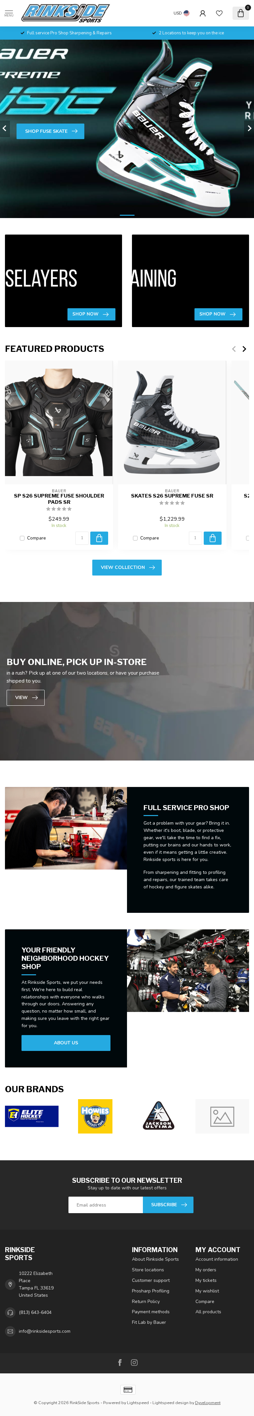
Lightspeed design (170, 1402)
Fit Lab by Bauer (149, 1322)
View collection (123, 567)
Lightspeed (138, 1402)
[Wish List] (219, 13)
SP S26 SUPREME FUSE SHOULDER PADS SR (59, 499)
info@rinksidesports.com (44, 1331)
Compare (36, 538)
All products (208, 1312)
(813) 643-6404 (35, 1312)
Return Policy (146, 1301)
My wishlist (207, 1291)
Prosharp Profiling (150, 1291)
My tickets (206, 1280)
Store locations (148, 1270)
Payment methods (151, 1312)
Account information (216, 1259)
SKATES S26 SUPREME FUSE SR (172, 496)
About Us (66, 1043)
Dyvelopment (208, 1402)
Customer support (151, 1280)
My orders (205, 1270)
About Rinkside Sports (155, 1259)
